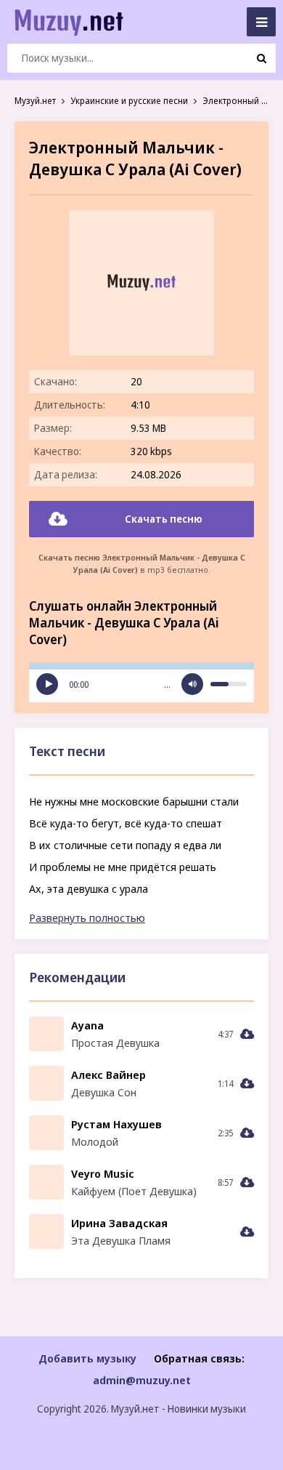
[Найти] (261, 58)
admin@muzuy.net (142, 1380)
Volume (192, 684)
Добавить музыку (87, 1358)
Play (47, 684)
